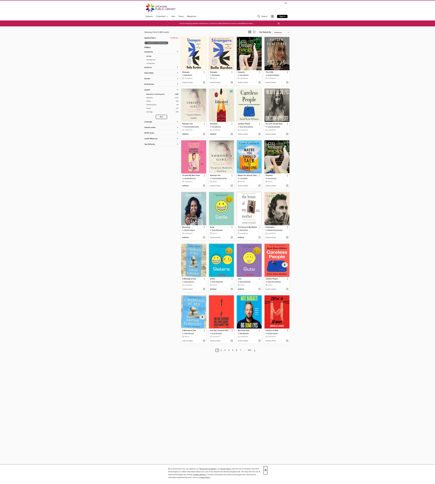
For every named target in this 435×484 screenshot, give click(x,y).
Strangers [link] (186, 72)
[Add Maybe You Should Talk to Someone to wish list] (259, 185)
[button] (262, 17)
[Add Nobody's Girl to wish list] (204, 134)
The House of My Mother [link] (247, 227)
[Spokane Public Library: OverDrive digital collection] (160, 8)
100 (249, 350)
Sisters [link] (212, 279)
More (161, 117)
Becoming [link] (186, 227)
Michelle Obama (189, 230)
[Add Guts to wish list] (259, 289)
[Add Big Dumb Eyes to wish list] (259, 341)
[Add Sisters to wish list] (231, 289)
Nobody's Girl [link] (187, 124)
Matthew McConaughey (275, 230)
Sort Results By (265, 32)
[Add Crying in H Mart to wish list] (287, 341)
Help (285, 3)
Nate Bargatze (244, 333)
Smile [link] (212, 227)
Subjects (149, 16)
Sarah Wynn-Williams (246, 127)
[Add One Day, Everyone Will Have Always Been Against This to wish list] (231, 341)
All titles (148, 56)
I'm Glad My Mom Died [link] (191, 176)
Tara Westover (216, 127)
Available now (150, 60)
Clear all (174, 38)
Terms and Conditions (207, 469)
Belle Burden (188, 75)
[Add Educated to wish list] (231, 134)
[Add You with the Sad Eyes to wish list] (287, 134)
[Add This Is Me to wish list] (287, 82)
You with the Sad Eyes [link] (274, 124)
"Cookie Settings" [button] (199, 474)
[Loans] (272, 17)
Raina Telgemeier (217, 230)
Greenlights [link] (270, 227)
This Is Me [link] (269, 72)
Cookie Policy (204, 477)
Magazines (191, 16)
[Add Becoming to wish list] (204, 237)
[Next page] (255, 350)
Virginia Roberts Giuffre (191, 127)
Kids (173, 16)
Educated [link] (213, 124)
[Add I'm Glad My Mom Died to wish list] (204, 185)
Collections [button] (161, 16)
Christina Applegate (273, 127)
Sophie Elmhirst (189, 282)
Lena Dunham (244, 75)
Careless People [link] (244, 124)
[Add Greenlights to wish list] (287, 237)
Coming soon (150, 63)
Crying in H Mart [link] (272, 331)
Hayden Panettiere (273, 75)
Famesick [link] (241, 72)
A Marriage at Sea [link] (189, 279)
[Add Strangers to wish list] (204, 82)
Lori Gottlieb (243, 178)
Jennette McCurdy (190, 178)
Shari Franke (244, 230)
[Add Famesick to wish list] (259, 82)
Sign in (282, 16)
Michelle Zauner (272, 333)
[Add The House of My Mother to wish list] (259, 237)
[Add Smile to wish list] (231, 237)
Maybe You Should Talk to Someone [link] (248, 176)
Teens (181, 16)
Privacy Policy (225, 469)
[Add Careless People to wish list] (259, 134)
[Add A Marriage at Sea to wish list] (204, 289)
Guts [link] (239, 279)
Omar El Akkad (217, 333)
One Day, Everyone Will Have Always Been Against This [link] (220, 331)
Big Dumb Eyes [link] (244, 331)
